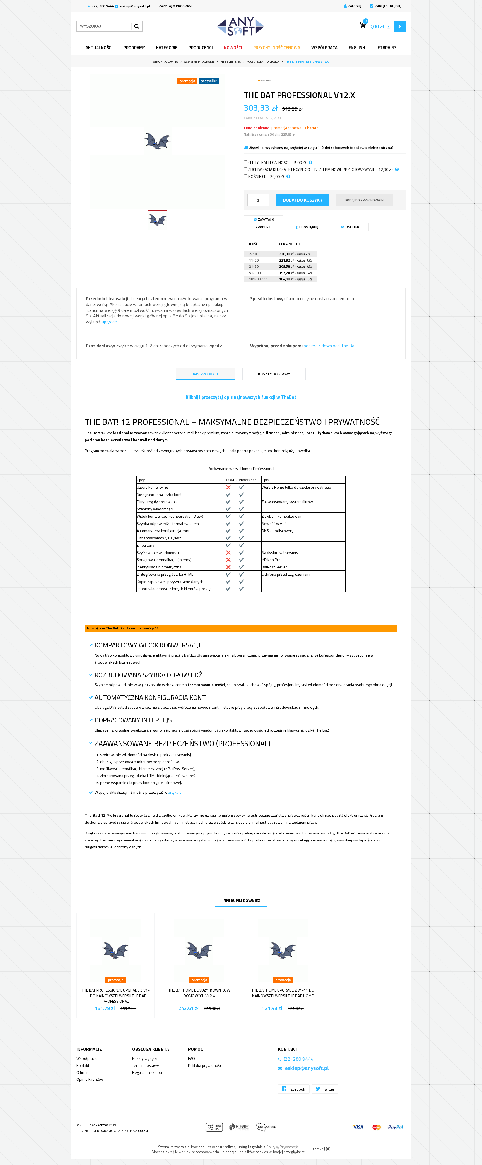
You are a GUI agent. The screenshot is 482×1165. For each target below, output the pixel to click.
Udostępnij (308, 227)
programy (134, 47)
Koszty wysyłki (144, 1058)
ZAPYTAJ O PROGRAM (175, 6)
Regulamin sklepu (147, 1072)
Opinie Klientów (89, 1079)
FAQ (191, 1058)
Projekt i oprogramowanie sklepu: (112, 1130)
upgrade (109, 321)
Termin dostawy (145, 1065)
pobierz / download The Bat (330, 345)
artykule (175, 792)
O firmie (83, 1072)
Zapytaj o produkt (265, 223)
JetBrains (386, 47)
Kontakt (82, 1065)
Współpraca (324, 47)
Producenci (201, 47)
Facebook (297, 1089)
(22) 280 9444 (102, 6)
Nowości (233, 47)
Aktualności (99, 47)
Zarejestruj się (388, 6)
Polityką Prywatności (282, 1147)
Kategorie (166, 47)
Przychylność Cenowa (276, 47)
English (357, 47)
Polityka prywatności (205, 1065)
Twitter (351, 227)
